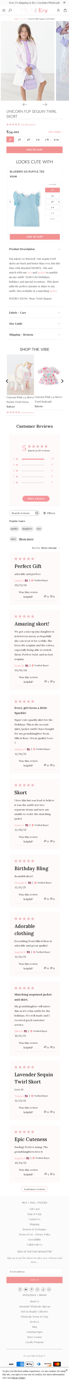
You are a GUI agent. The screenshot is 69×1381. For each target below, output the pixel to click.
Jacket (53, 290)
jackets (42, 272)
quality (14, 528)
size (39, 528)
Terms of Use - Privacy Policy (34, 1234)
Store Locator (34, 1337)
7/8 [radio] (52, 213)
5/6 (37, 139)
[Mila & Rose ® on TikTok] (43, 1289)
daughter (27, 528)
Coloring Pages (34, 1331)
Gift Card (34, 1209)
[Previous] (24, 104)
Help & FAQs (34, 1214)
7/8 (47, 139)
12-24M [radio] (52, 184)
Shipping (34, 1224)
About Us (34, 1301)
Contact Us (34, 1219)
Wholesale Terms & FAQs (34, 1316)
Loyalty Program (34, 1342)
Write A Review (36, 498)
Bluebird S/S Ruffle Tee (27, 171)
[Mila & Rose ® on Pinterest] (32, 1289)
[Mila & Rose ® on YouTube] (26, 1289)
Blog (34, 1326)
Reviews (34, 1321)
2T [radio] (52, 190)
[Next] (44, 104)
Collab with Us (34, 1244)
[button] (34, 1280)
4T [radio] (52, 201)
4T (28, 139)
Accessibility (34, 1239)
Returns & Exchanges (34, 1229)
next (61, 382)
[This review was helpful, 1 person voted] (46, 682)
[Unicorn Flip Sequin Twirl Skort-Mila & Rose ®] (27, 61)
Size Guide (55, 131)
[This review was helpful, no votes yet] (45, 597)
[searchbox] (21, 513)
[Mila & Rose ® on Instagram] (37, 1289)
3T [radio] (52, 196)
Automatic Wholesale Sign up (34, 1306)
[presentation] (10, 202)
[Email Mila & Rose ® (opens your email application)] (49, 1289)
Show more (26, 539)
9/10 (56, 139)
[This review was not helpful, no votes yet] (51, 597)
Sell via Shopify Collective (34, 1311)
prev (9, 382)
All (24, 18)
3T (19, 139)
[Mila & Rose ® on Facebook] (20, 1289)
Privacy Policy (18, 1377)
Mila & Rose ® (38, 1355)
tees (29, 272)
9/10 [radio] (52, 218)
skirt (13, 539)
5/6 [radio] (52, 207)
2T (10, 139)
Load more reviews (34, 1189)
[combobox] (46, 547)
